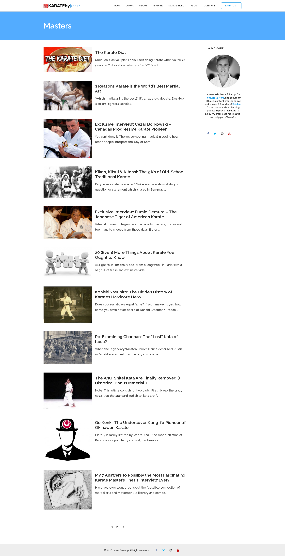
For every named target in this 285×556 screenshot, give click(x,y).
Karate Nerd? (177, 6)
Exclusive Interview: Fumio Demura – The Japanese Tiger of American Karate (136, 214)
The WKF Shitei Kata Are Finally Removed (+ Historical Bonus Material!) (137, 380)
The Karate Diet (110, 52)
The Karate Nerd (214, 97)
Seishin (236, 104)
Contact (209, 6)
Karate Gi (231, 6)
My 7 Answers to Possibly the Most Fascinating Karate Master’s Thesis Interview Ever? (140, 477)
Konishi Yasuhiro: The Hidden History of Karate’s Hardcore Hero (133, 294)
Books (130, 6)
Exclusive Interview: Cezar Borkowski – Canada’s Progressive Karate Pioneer (133, 127)
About (195, 6)
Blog (117, 6)
